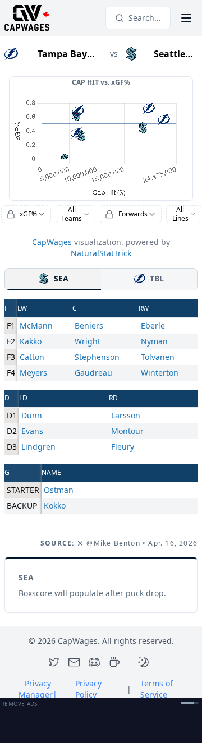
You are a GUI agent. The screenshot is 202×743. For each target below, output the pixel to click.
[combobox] (26, 214)
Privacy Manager (38, 689)
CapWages (52, 242)
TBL (157, 278)
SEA (61, 278)
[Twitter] (53, 662)
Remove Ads (19, 704)
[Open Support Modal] (114, 662)
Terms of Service (156, 689)
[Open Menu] (186, 18)
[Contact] (74, 662)
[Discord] (94, 662)
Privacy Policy (88, 689)
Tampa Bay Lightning (62, 54)
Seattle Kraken (169, 54)
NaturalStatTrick (101, 253)
